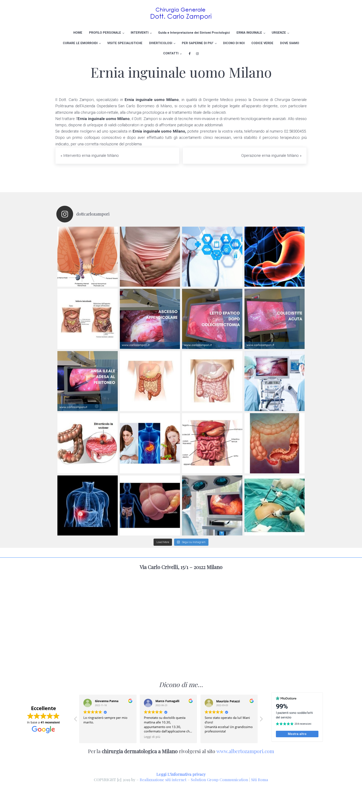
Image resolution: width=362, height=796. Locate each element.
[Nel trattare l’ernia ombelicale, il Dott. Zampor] (274, 257)
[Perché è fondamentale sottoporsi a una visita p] (87, 257)
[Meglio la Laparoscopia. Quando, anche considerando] (274, 381)
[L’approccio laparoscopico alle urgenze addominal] (212, 505)
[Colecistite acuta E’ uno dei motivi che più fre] (87, 505)
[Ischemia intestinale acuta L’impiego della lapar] (87, 319)
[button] (261, 720)
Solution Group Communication (219, 779)
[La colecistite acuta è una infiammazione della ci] (274, 319)
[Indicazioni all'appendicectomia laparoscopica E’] (150, 505)
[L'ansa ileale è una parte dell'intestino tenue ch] (87, 381)
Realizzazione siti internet (163, 779)
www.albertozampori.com (245, 751)
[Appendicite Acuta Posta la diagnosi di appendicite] (274, 443)
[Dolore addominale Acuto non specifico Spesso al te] (212, 443)
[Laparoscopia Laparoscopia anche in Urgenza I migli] (274, 505)
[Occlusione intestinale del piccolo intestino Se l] (212, 381)
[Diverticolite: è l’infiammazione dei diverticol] (87, 443)
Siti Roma (259, 779)
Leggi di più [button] (152, 737)
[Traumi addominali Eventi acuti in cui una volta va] (150, 381)
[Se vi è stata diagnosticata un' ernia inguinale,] (150, 257)
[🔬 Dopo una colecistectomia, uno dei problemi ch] (212, 319)
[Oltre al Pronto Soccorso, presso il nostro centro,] (212, 257)
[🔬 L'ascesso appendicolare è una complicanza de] (150, 319)
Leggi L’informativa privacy (181, 774)
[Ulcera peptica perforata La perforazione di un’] (150, 443)
